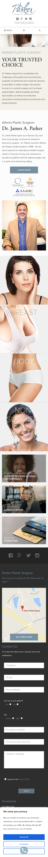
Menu (9, 30)
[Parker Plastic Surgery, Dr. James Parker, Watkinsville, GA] (24, 8)
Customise (24, 844)
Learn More (24, 170)
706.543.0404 (24, 23)
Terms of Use (24, 779)
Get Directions (24, 637)
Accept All (24, 837)
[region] (24, 832)
